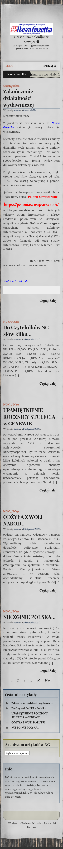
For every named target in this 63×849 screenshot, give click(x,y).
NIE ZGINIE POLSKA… (29, 616)
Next (48, 681)
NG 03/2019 (11, 322)
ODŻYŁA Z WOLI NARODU (23, 520)
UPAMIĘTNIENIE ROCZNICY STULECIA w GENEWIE (29, 416)
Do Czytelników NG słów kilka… (26, 330)
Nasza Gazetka (16, 74)
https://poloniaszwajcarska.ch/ (31, 205)
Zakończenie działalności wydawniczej (18, 98)
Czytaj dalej (47, 301)
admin (17, 110)
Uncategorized (11, 86)
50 (38, 681)
